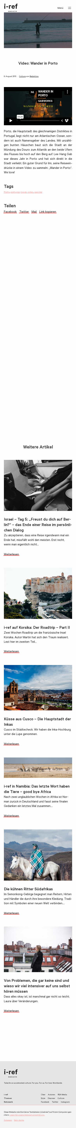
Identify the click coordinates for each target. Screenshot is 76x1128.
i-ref (11, 8)
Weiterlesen (11, 554)
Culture (22, 77)
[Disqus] (38, 283)
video (30, 192)
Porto (7, 192)
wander (38, 192)
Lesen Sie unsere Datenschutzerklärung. (27, 1115)
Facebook (45, 1102)
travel (24, 192)
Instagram (65, 1102)
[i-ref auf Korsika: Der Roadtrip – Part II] (38, 593)
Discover (51, 1099)
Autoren (51, 1095)
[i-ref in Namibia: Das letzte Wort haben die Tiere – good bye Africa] (38, 767)
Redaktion (34, 77)
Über (43, 1095)
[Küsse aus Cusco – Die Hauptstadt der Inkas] (38, 687)
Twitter (55, 1102)
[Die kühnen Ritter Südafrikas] (38, 855)
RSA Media (62, 1095)
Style (43, 1099)
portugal (15, 192)
